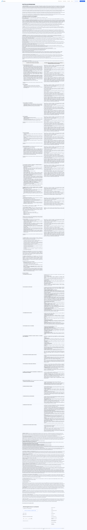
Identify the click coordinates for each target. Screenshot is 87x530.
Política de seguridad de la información (53, 520)
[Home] (3, 1)
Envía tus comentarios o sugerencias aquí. (30, 510)
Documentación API (53, 516)
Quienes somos (53, 507)
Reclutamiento (53, 513)
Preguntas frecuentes (54, 510)
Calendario (25, 514)
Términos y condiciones (52, 524)
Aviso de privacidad (53, 522)
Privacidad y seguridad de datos (54, 518)
